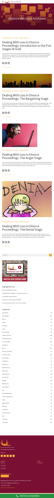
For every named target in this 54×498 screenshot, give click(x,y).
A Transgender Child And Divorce (9, 296)
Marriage (4, 380)
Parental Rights (5, 387)
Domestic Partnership (7, 351)
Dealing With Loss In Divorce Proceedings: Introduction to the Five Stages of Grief (26, 46)
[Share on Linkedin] (9, 63)
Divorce (15, 38)
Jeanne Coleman (5, 374)
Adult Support (5, 312)
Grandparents (5, 361)
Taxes (3, 416)
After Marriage (7, 38)
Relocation (4, 406)
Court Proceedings (6, 341)
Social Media (5, 409)
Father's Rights (5, 358)
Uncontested (3, 468)
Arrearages (4, 325)
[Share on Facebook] (3, 63)
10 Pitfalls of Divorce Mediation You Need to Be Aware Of (14, 293)
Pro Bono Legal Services (7, 396)
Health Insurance (6, 367)
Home (25, 14)
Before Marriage (5, 332)
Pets (3, 390)
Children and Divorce (6, 335)
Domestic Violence (6, 354)
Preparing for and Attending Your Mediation (11, 299)
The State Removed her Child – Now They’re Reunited (14, 303)
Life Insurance (5, 377)
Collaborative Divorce (7, 338)
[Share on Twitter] (6, 63)
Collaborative (3, 465)
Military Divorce (5, 383)
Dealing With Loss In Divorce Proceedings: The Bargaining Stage (25, 97)
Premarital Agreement (7, 393)
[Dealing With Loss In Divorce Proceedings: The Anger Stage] (27, 135)
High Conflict (5, 370)
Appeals (4, 322)
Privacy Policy (40, 462)
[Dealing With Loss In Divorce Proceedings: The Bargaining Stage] (27, 81)
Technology (4, 419)
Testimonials (5, 422)
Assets (3, 329)
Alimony (4, 319)
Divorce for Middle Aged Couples (9, 290)
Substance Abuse (6, 412)
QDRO (3, 399)
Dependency (5, 345)
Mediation (3, 462)
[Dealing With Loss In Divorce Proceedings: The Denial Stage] (27, 200)
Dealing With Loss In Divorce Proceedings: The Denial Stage (22, 227)
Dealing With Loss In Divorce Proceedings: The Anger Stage (22, 156)
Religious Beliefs (5, 403)
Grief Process (24, 38)
